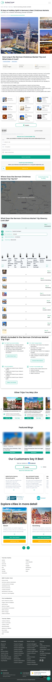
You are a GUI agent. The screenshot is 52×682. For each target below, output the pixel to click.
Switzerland (4, 573)
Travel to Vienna (18, 646)
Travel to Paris (18, 655)
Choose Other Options (37, 360)
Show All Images (7, 49)
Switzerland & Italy (6, 586)
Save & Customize (26, 157)
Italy (3, 567)
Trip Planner (4, 660)
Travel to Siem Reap (32, 651)
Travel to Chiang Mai (32, 646)
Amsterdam (29, 414)
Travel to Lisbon (18, 662)
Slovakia (3, 571)
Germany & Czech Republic (8, 593)
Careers (3, 646)
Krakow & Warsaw (6, 613)
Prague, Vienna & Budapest (8, 602)
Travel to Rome (18, 649)
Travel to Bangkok (32, 644)
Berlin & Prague (5, 611)
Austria (3, 560)
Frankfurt (7, 413)
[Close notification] (49, 672)
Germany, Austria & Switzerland (9, 582)
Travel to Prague (18, 644)
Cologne (11, 413)
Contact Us (4, 647)
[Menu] (49, 3)
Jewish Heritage (5, 632)
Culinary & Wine (5, 624)
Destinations (43, 647)
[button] (48, 678)
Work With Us (4, 655)
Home (2, 7)
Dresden (20, 15)
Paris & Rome (5, 604)
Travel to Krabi (31, 647)
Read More (12, 452)
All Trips (6, 7)
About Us (3, 644)
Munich (12, 15)
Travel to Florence (19, 653)
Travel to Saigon (31, 649)
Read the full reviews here (26, 470)
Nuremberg (16, 15)
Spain (27, 571)
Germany (11, 7)
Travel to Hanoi (31, 660)
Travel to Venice (18, 651)
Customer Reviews (6, 659)
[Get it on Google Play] (44, 677)
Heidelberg (19, 415)
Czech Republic (29, 562)
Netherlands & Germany (7, 591)
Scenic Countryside (6, 622)
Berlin (23, 15)
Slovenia (27, 569)
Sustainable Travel (6, 657)
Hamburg (15, 413)
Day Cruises (4, 630)
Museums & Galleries (6, 628)
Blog (41, 644)
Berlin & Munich (5, 610)
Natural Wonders (5, 626)
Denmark (4, 563)
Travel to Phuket (31, 662)
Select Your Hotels (11, 382)
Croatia (3, 562)
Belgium (27, 560)
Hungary (27, 565)
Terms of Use (4, 653)
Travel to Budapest (19, 647)
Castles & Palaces (6, 621)
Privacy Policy (4, 651)
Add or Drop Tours (11, 356)
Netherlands (28, 567)
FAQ (2, 649)
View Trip (7, 418)
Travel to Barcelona (19, 660)
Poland (3, 569)
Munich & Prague (5, 606)
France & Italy (5, 580)
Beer (3, 633)
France (27, 563)
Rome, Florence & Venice (7, 600)
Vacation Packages (45, 653)
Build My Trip (25, 168)
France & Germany (6, 587)
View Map (17, 418)
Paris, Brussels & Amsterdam (8, 608)
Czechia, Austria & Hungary (8, 584)
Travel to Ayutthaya (32, 664)
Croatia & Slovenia (6, 589)
